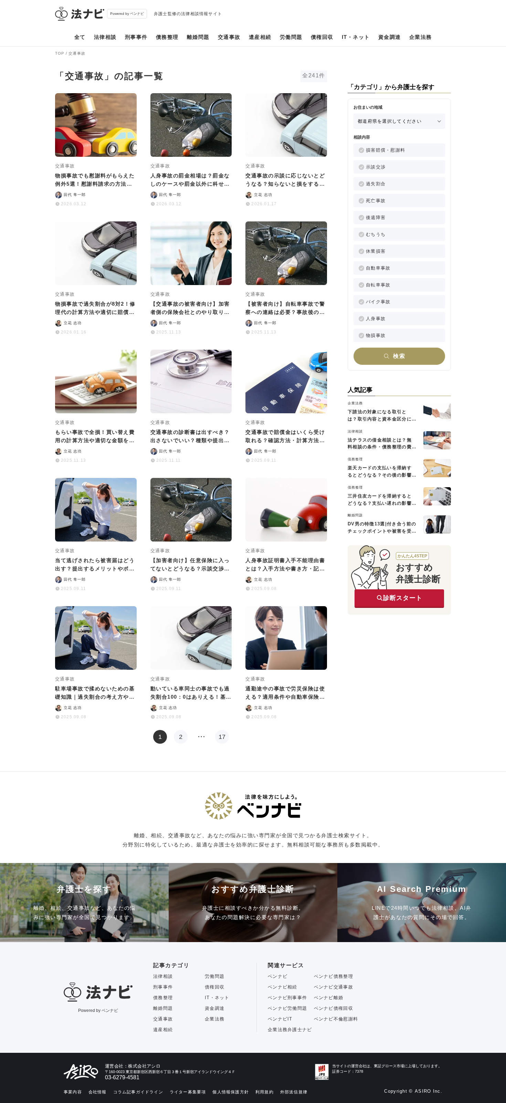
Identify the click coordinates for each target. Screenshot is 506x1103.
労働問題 (291, 37)
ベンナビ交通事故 (333, 987)
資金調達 (389, 37)
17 (222, 736)
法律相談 (105, 37)
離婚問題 (198, 37)
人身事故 (376, 318)
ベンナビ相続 (282, 987)
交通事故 (229, 37)
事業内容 (73, 1092)
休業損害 (376, 251)
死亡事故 (376, 200)
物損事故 (376, 335)
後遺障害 (376, 217)
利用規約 (264, 1092)
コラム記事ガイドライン (138, 1092)
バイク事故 (378, 301)
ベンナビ (277, 976)
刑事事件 (136, 37)
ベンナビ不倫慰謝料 (336, 1019)
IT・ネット (356, 37)
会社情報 (97, 1092)
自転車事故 (378, 284)
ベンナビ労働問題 (287, 1008)
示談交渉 (376, 167)
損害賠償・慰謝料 (385, 150)
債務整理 (167, 37)
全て (80, 37)
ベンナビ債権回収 (333, 1008)
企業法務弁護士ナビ (290, 1029)
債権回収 (322, 37)
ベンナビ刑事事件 (287, 997)
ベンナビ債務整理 (333, 976)
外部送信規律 (293, 1092)
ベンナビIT (280, 1019)
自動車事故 (378, 268)
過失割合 (376, 183)
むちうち (376, 234)
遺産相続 (260, 37)
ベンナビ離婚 (329, 997)
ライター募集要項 (188, 1092)
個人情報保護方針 (230, 1092)
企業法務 (420, 37)
